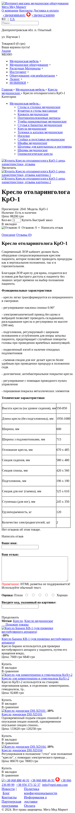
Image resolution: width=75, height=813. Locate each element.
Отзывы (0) (24, 234)
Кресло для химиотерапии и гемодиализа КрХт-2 (35, 678)
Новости (8, 789)
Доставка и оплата (46, 10)
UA (12, 19)
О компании (10, 10)
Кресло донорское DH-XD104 (22, 750)
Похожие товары (15, 624)
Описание (8, 234)
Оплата (29, 806)
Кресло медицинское (38, 621)
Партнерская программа (11, 803)
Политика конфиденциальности (40, 791)
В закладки (9, 224)
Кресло (18, 621)
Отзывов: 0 (29, 227)
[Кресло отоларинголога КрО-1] (37, 164)
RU (4, 19)
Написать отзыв (52, 227)
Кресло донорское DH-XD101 (22, 714)
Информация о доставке (35, 799)
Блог (6, 793)
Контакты (26, 10)
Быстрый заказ (42, 220)
